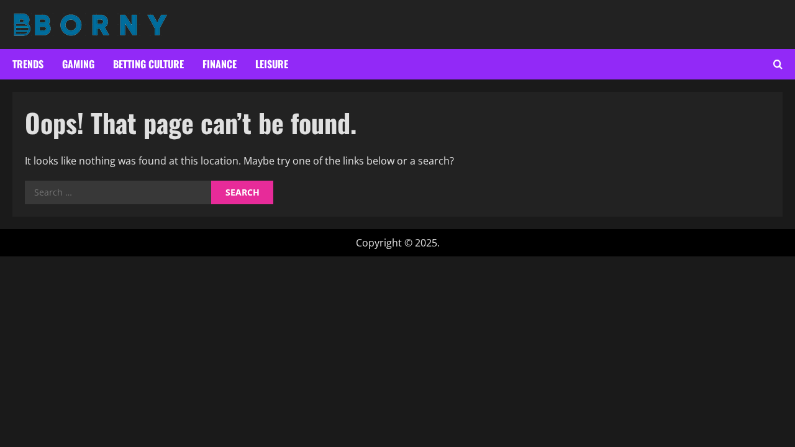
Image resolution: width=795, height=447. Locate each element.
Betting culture (148, 63)
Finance (219, 63)
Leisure (271, 63)
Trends (27, 63)
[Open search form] (778, 64)
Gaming (78, 63)
